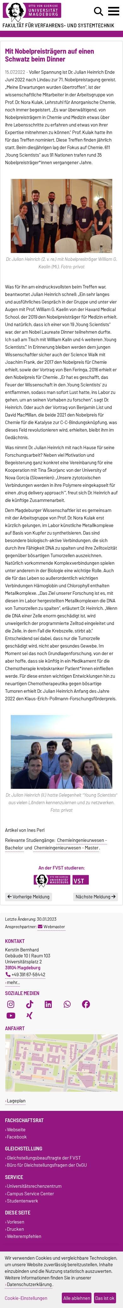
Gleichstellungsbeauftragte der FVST (44, 1157)
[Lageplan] (61, 1090)
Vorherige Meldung (31, 897)
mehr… (13, 982)
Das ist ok (104, 1298)
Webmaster (54, 926)
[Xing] (29, 1015)
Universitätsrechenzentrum (34, 1186)
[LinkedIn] (48, 1004)
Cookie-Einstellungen (26, 1298)
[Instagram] (10, 1004)
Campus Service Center (30, 1193)
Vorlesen (15, 1221)
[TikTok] (29, 1004)
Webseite (16, 1129)
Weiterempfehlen (24, 1236)
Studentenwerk (22, 1200)
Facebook (17, 1136)
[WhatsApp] (67, 1004)
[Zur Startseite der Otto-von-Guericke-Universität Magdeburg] (38, 13)
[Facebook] (86, 1004)
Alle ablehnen (76, 1298)
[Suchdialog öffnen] (98, 11)
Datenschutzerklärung (29, 1284)
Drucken (15, 1229)
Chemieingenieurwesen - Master (66, 848)
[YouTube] (10, 1015)
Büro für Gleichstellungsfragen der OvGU (47, 1165)
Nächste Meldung (93, 897)
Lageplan (16, 1101)
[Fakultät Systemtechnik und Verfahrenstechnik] (61, 880)
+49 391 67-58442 (28, 974)
